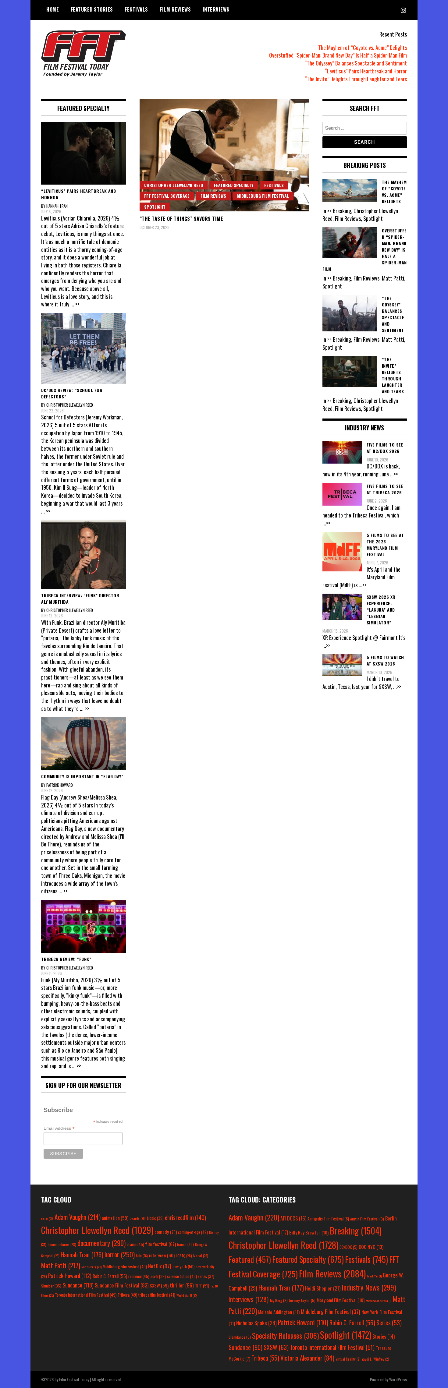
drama (135, 1244)
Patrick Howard (69, 1275)
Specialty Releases (285, 1335)
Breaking (356, 1230)
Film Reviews (175, 9)
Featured (250, 1259)
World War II (186, 1295)
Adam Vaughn (78, 1217)
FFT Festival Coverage (167, 195)
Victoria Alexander (307, 1357)
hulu (142, 1255)
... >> (75, 304)
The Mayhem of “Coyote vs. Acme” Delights (362, 47)
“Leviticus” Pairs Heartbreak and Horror (366, 71)
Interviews (216, 9)
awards (138, 1218)
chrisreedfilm (185, 1217)
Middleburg (91, 1266)
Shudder (51, 1286)
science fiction (182, 1276)
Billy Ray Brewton (309, 1232)
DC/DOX (348, 1247)
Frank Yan (374, 1275)
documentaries (62, 1244)
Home (52, 9)
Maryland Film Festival (340, 1300)
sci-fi (158, 1276)
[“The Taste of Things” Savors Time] (224, 155)
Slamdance (240, 1337)
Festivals (136, 9)
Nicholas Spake (256, 1323)
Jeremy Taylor (302, 1300)
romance (138, 1276)
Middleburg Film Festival (263, 195)
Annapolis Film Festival (328, 1218)
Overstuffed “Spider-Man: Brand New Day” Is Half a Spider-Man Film (338, 55)
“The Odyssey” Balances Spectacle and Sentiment (356, 63)
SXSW (159, 1285)
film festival (160, 1243)
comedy (166, 1231)
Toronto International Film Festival (85, 1294)
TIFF (202, 1285)
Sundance (78, 1285)
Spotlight (154, 206)
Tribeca (127, 1294)
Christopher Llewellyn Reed (173, 185)
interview (162, 1255)
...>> (394, 474)
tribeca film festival (156, 1295)
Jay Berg (279, 1300)
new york (183, 1266)
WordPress (398, 1379)
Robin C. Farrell (110, 1276)
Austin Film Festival (367, 1219)
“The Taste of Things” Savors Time (181, 218)
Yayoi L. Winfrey (375, 1359)
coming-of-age (193, 1232)
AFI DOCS (293, 1218)
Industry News (369, 1287)
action (47, 1218)
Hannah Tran (82, 1254)
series (206, 1276)
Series (389, 1322)
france (185, 1244)
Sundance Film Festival (121, 1285)
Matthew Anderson (378, 1300)
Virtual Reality (348, 1359)
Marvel (200, 1255)
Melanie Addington (279, 1312)
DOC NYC (371, 1246)
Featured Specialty (233, 185)
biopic (155, 1218)
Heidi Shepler (322, 1288)
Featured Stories (92, 9)
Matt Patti (60, 1265)
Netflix (159, 1266)
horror (120, 1254)
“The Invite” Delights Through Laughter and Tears (356, 79)
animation (115, 1217)
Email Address (59, 1128)
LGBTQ (184, 1255)
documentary (101, 1243)
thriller (182, 1285)
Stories (383, 1336)
